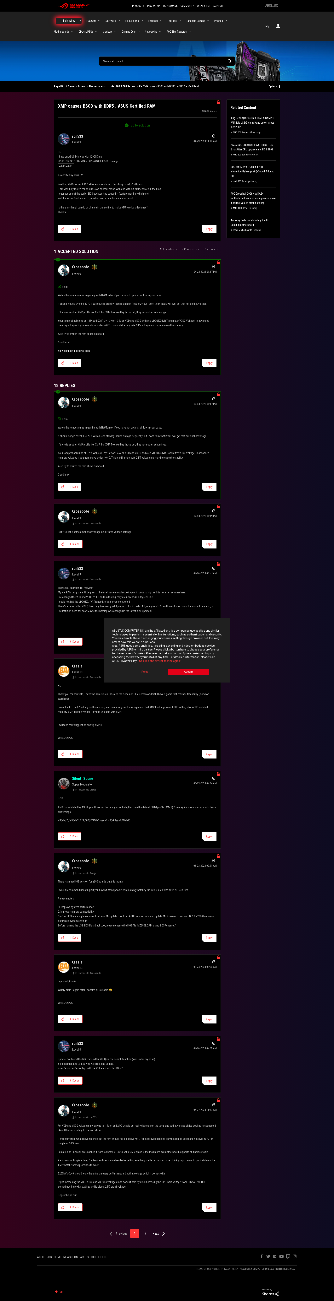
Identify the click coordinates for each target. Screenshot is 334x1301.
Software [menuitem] (111, 20)
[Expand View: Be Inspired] (80, 20)
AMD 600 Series (240, 132)
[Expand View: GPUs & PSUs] (96, 31)
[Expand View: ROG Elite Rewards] (190, 31)
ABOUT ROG (44, 1257)
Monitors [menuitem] (107, 31)
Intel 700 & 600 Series (122, 86)
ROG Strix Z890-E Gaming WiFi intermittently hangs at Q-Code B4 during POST (252, 171)
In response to (88, 523)
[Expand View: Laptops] (179, 21)
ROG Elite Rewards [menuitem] (177, 31)
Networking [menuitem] (151, 31)
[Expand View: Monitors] (115, 31)
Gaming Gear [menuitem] (129, 31)
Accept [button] (188, 671)
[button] (62, 229)
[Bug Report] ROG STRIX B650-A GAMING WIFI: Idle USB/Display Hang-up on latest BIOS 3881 (252, 122)
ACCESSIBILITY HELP (93, 1257)
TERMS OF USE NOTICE (208, 1268)
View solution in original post (74, 350)
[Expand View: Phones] (226, 21)
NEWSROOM (70, 1257)
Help (267, 26)
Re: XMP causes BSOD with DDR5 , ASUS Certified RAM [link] (169, 86)
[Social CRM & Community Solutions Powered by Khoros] (270, 1292)
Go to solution (140, 125)
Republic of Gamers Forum (69, 86)
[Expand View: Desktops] (161, 21)
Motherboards (97, 86)
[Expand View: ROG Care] (99, 21)
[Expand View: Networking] (160, 31)
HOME (57, 1257)
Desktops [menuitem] (153, 20)
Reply (209, 229)
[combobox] (167, 61)
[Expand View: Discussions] (142, 21)
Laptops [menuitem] (172, 20)
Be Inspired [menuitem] (69, 20)
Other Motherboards (242, 230)
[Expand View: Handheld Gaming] (208, 21)
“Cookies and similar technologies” (159, 660)
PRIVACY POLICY (230, 1268)
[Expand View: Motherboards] (72, 31)
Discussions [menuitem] (132, 20)
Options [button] (273, 86)
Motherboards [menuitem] (61, 31)
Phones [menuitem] (218, 20)
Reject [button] (145, 671)
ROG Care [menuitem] (91, 20)
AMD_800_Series (241, 208)
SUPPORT (218, 5)
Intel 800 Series (240, 181)
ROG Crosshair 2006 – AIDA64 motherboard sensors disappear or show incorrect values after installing (253, 198)
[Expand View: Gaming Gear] (139, 31)
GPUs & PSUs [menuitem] (86, 31)
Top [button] (61, 1291)
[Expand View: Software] (119, 21)
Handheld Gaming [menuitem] (195, 20)
